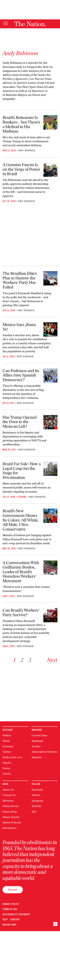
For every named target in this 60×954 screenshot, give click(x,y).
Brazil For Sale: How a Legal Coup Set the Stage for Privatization (22, 470)
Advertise (8, 800)
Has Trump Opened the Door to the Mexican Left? (19, 422)
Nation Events (11, 806)
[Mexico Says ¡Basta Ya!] (50, 329)
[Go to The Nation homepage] (30, 23)
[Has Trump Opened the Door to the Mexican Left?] (50, 422)
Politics (7, 735)
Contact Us (9, 795)
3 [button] (29, 660)
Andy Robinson (26, 150)
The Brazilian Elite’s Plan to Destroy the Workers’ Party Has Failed (20, 280)
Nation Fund (9, 924)
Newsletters (9, 828)
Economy (8, 746)
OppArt (7, 762)
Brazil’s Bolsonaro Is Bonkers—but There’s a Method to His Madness (21, 124)
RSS (34, 811)
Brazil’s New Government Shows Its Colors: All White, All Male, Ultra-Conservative (21, 520)
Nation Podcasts (12, 822)
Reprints (37, 757)
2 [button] (22, 660)
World (6, 740)
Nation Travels (11, 817)
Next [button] (52, 660)
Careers (15, 919)
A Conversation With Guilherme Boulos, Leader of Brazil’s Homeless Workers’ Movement (21, 571)
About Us (8, 789)
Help (5, 919)
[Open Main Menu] (5, 24)
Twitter (36, 795)
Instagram (37, 800)
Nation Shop (10, 811)
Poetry (6, 768)
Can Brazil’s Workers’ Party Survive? (21, 612)
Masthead (37, 740)
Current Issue (39, 735)
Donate (12, 890)
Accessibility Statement (16, 914)
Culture (7, 751)
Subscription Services (44, 751)
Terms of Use (10, 909)
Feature (21, 496)
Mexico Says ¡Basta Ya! (19, 327)
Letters (7, 773)
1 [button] (14, 660)
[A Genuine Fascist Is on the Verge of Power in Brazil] (50, 169)
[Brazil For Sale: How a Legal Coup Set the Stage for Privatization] (50, 469)
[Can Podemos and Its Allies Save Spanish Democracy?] (50, 375)
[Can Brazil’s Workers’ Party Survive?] (50, 615)
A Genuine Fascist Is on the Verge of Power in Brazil (21, 169)
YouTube (37, 806)
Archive (36, 746)
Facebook (37, 789)
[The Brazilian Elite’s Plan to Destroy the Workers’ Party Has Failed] (50, 278)
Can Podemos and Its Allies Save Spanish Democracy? (21, 375)
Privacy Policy (11, 904)
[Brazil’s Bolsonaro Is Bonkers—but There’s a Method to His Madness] (50, 122)
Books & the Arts (12, 757)
